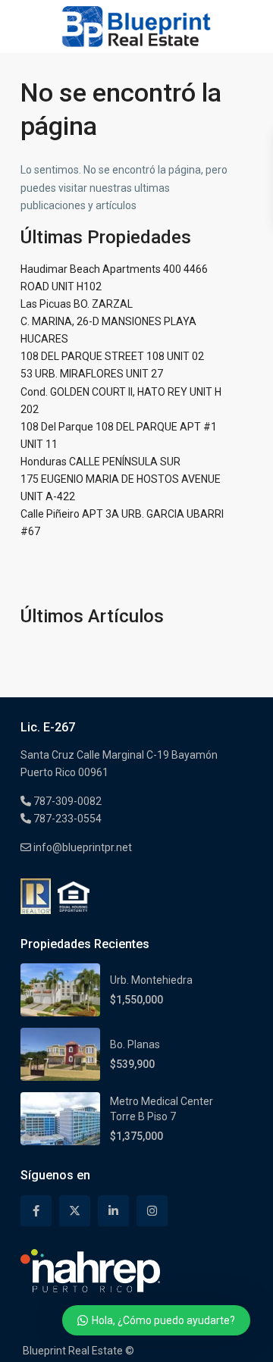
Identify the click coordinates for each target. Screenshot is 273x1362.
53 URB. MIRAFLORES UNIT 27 (91, 374)
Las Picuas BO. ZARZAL (76, 304)
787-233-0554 (66, 819)
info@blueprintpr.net (81, 847)
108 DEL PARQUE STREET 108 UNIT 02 (112, 356)
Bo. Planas (135, 1044)
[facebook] (36, 1210)
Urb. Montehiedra (151, 980)
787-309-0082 (66, 801)
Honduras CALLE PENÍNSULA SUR (100, 462)
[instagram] (152, 1210)
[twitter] (74, 1210)
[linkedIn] (113, 1210)
